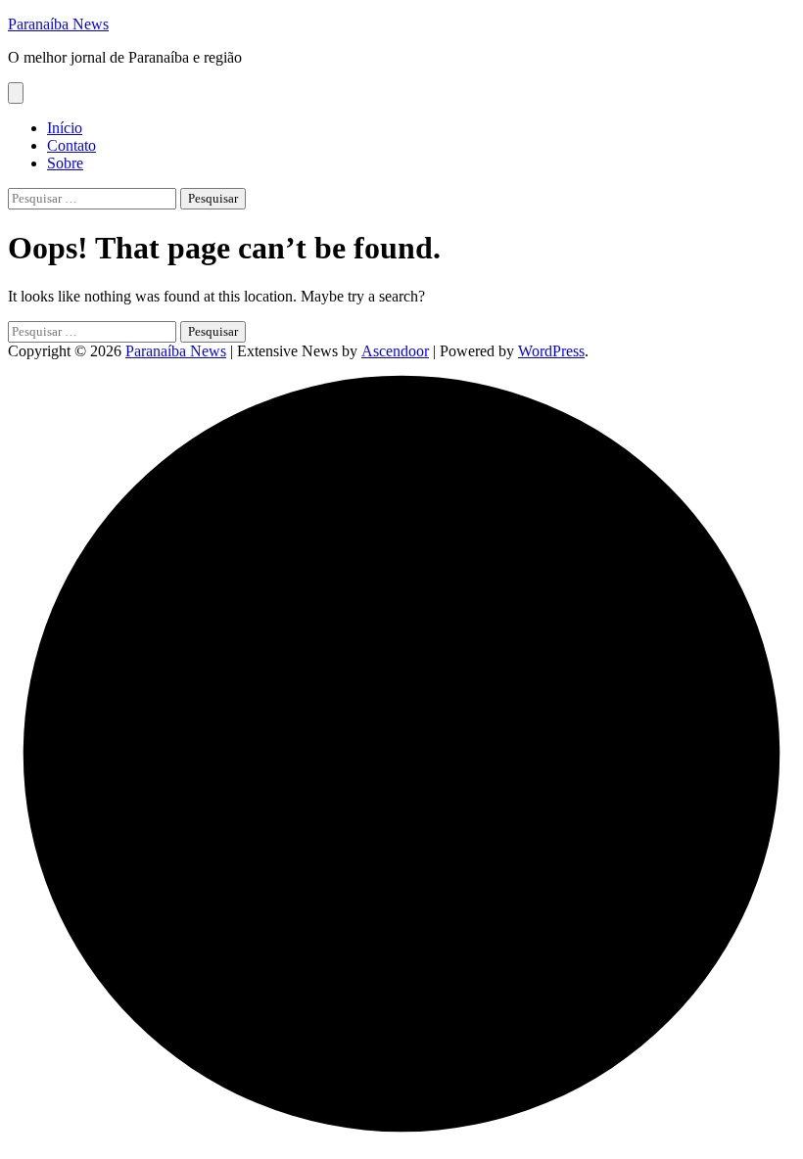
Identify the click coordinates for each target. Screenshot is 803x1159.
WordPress (551, 351)
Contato (71, 145)
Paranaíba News (58, 24)
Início (64, 127)
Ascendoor (395, 351)
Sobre (65, 163)
